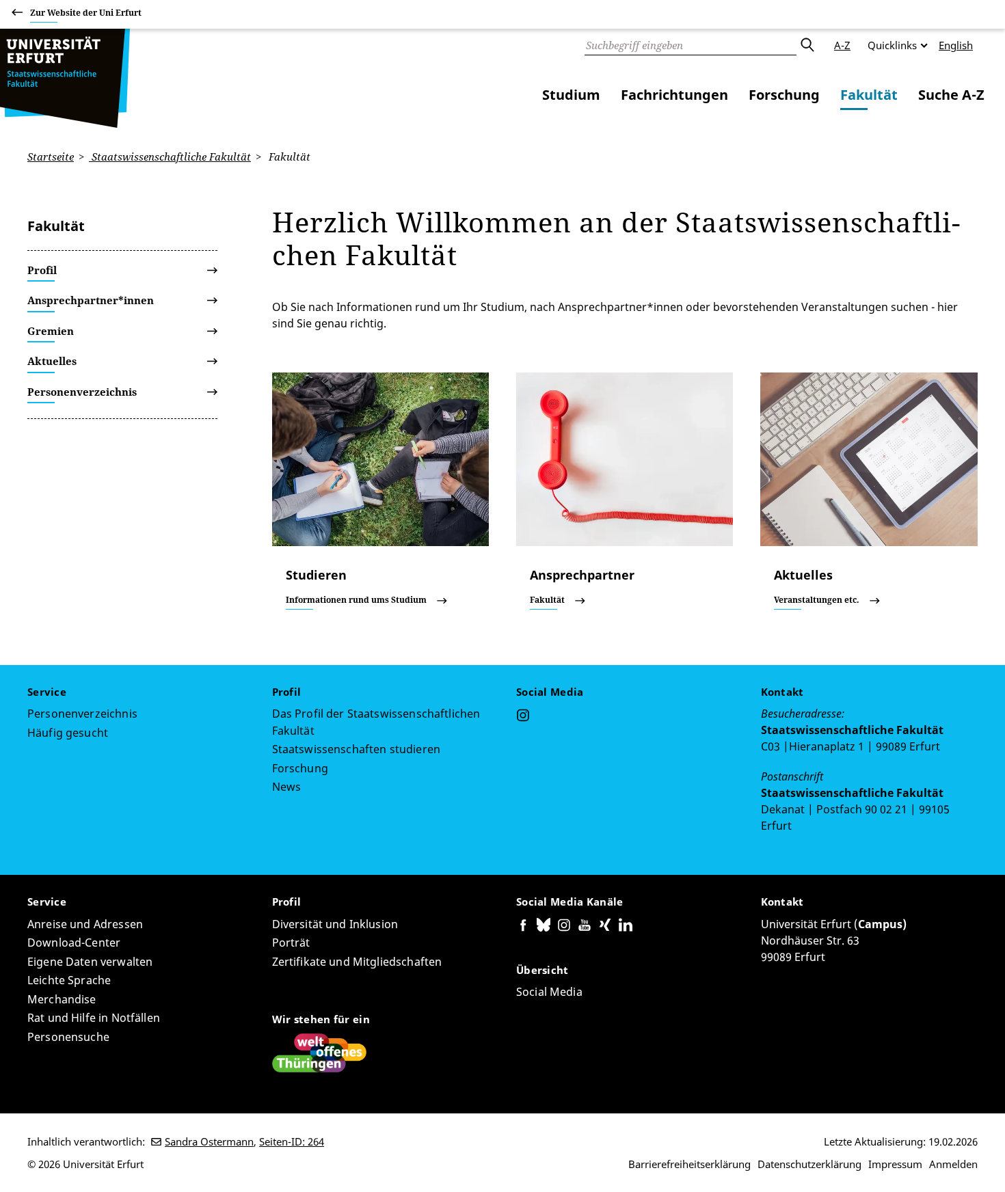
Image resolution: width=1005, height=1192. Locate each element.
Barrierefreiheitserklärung (689, 1164)
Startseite (50, 156)
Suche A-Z (951, 94)
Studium (571, 94)
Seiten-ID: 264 (291, 1141)
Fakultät (869, 94)
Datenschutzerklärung (809, 1164)
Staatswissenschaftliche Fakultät (170, 156)
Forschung (784, 94)
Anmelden (953, 1164)
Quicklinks (892, 45)
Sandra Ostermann (209, 1141)
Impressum (895, 1164)
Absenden (806, 45)
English (956, 45)
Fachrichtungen (674, 94)
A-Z (842, 45)
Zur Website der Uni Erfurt (86, 12)
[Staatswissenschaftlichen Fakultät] (65, 78)
